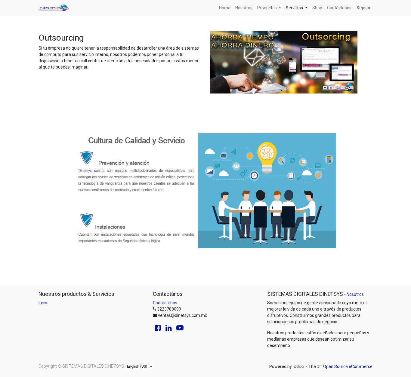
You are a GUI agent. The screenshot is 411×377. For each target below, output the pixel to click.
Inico (43, 302)
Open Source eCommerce (347, 366)
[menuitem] (225, 8)
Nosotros (355, 294)
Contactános (165, 302)
